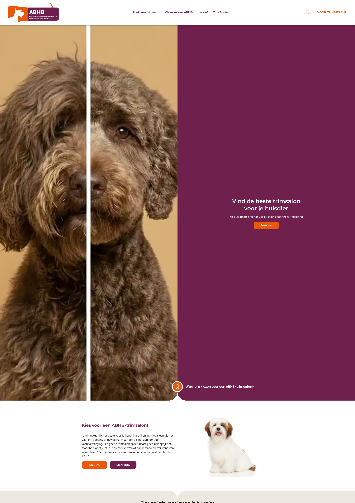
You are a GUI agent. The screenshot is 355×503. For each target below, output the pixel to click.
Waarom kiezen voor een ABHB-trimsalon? (220, 386)
